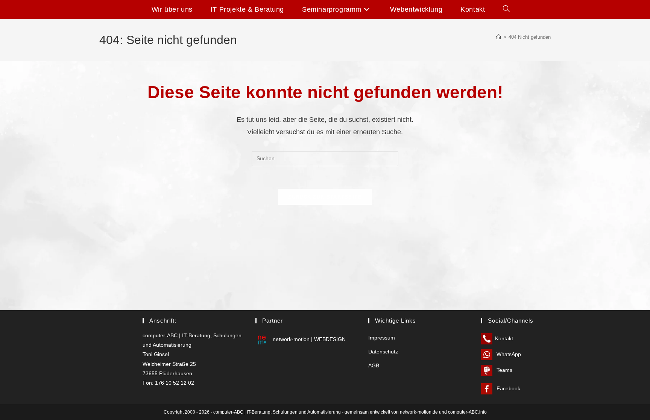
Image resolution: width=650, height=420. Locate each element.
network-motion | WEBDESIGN (308, 339)
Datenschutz (383, 352)
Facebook (507, 388)
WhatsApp (508, 354)
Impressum (381, 338)
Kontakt (504, 338)
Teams (503, 370)
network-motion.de (419, 412)
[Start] (498, 37)
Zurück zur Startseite (324, 197)
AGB (373, 365)
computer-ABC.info (467, 412)
